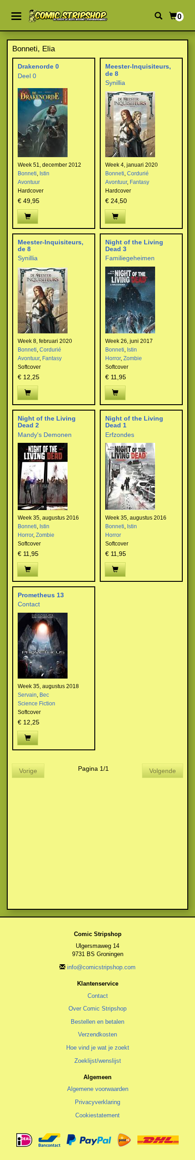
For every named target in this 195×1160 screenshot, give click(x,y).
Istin (44, 173)
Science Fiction (36, 703)
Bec (44, 695)
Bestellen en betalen (97, 1021)
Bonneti (27, 173)
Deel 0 (27, 75)
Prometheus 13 (41, 595)
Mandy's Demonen (45, 434)
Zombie (132, 358)
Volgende (162, 770)
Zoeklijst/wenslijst (97, 1060)
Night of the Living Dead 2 (47, 422)
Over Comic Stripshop (97, 1008)
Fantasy (139, 182)
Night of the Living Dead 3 (134, 245)
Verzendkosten (97, 1034)
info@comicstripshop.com (101, 967)
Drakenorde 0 (38, 66)
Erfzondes (119, 434)
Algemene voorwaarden (97, 1089)
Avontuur (29, 182)
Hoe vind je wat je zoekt (97, 1047)
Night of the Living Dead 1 (134, 422)
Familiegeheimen (130, 258)
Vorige (28, 770)
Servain (27, 695)
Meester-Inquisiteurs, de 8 (138, 70)
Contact (29, 604)
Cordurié (138, 173)
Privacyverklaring (97, 1102)
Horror (113, 358)
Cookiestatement (97, 1115)
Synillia (115, 82)
